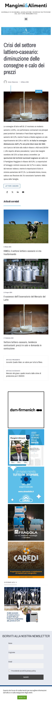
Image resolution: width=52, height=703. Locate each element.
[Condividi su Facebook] (7, 192)
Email (10, 661)
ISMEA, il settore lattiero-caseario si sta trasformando (22, 252)
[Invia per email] (23, 192)
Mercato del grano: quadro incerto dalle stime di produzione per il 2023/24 (23, 373)
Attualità (38, 91)
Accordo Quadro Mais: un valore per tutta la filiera (24, 361)
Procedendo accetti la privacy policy (23, 671)
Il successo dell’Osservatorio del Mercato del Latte (24, 298)
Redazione (15, 82)
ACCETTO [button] (22, 697)
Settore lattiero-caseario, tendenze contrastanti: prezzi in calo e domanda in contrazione (22, 345)
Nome (10, 643)
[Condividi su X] (12, 192)
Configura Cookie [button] (9, 697)
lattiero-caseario (12, 186)
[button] (26, 19)
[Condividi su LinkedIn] (18, 192)
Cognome (11, 652)
